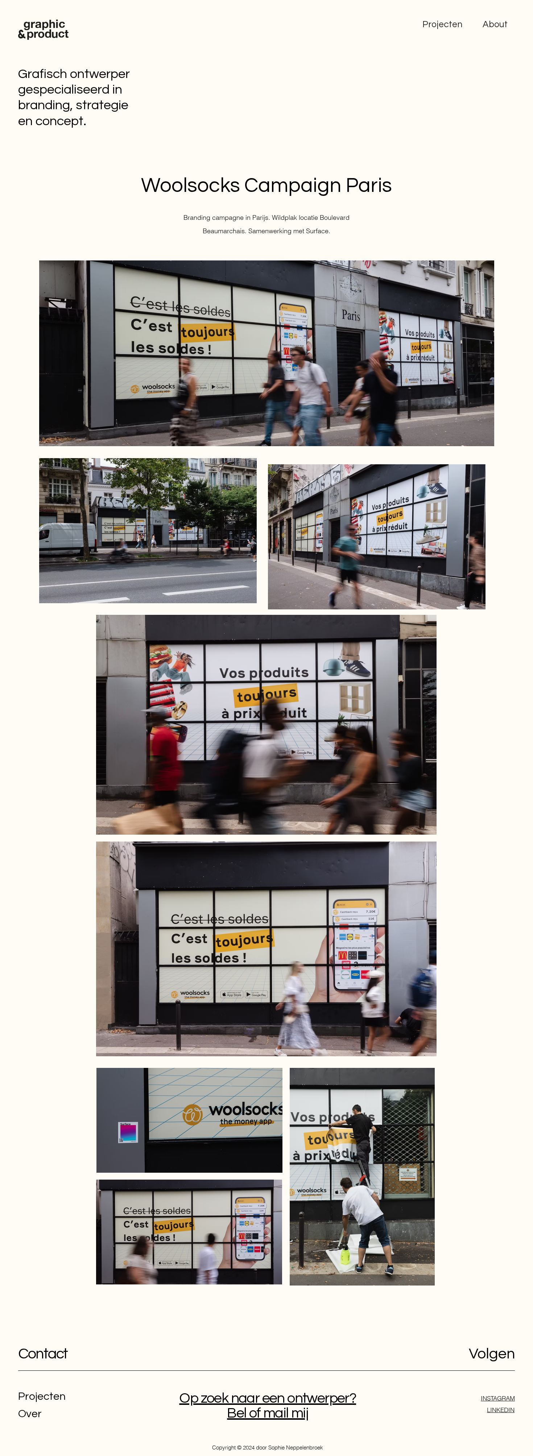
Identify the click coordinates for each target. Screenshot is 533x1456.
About (495, 24)
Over (30, 1413)
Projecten (442, 24)
